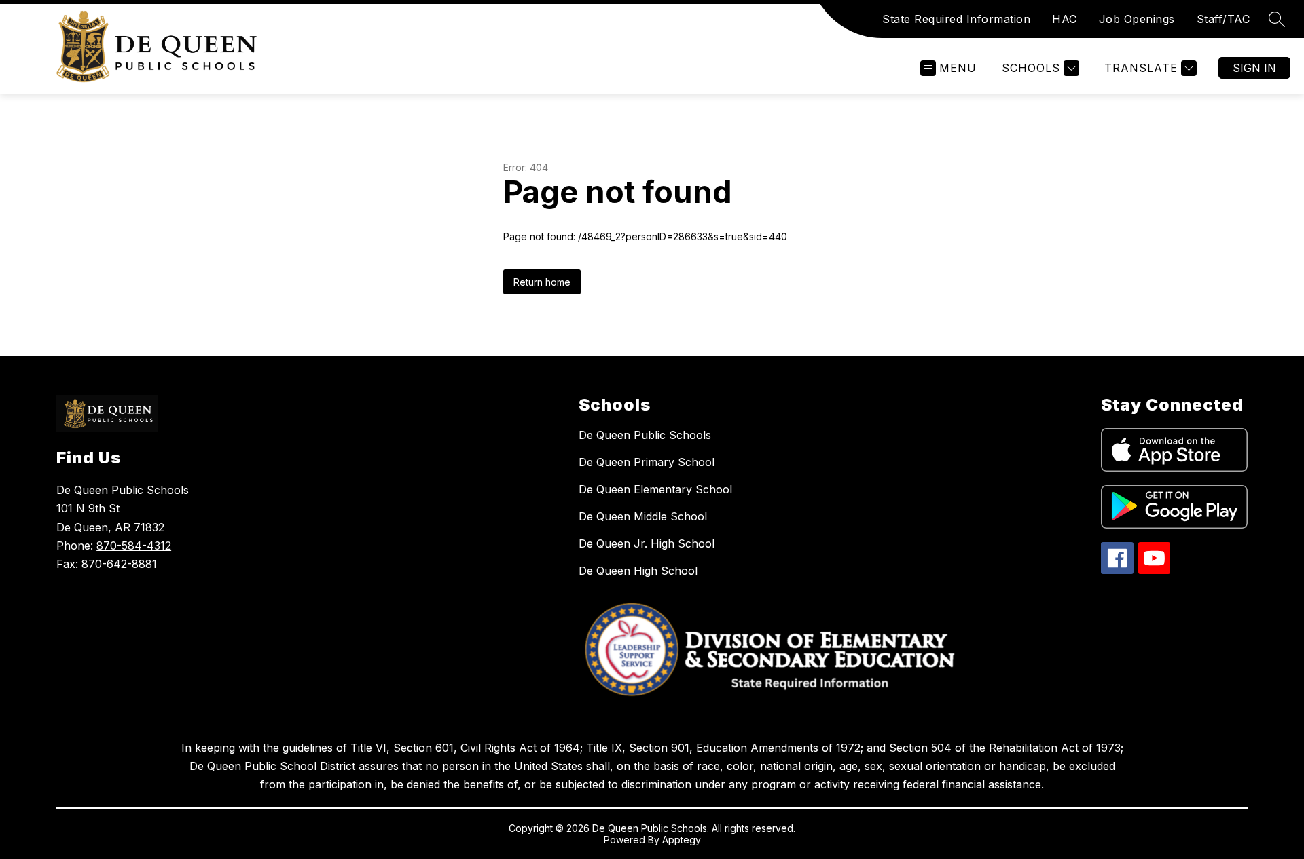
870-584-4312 (133, 545)
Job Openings (1137, 19)
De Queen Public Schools (645, 435)
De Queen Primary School (646, 462)
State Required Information (956, 19)
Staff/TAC (1223, 19)
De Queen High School (638, 570)
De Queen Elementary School (655, 489)
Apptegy (681, 839)
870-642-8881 (119, 564)
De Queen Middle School (643, 516)
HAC (1064, 19)
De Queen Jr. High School (646, 543)
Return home (541, 282)
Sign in (1254, 68)
